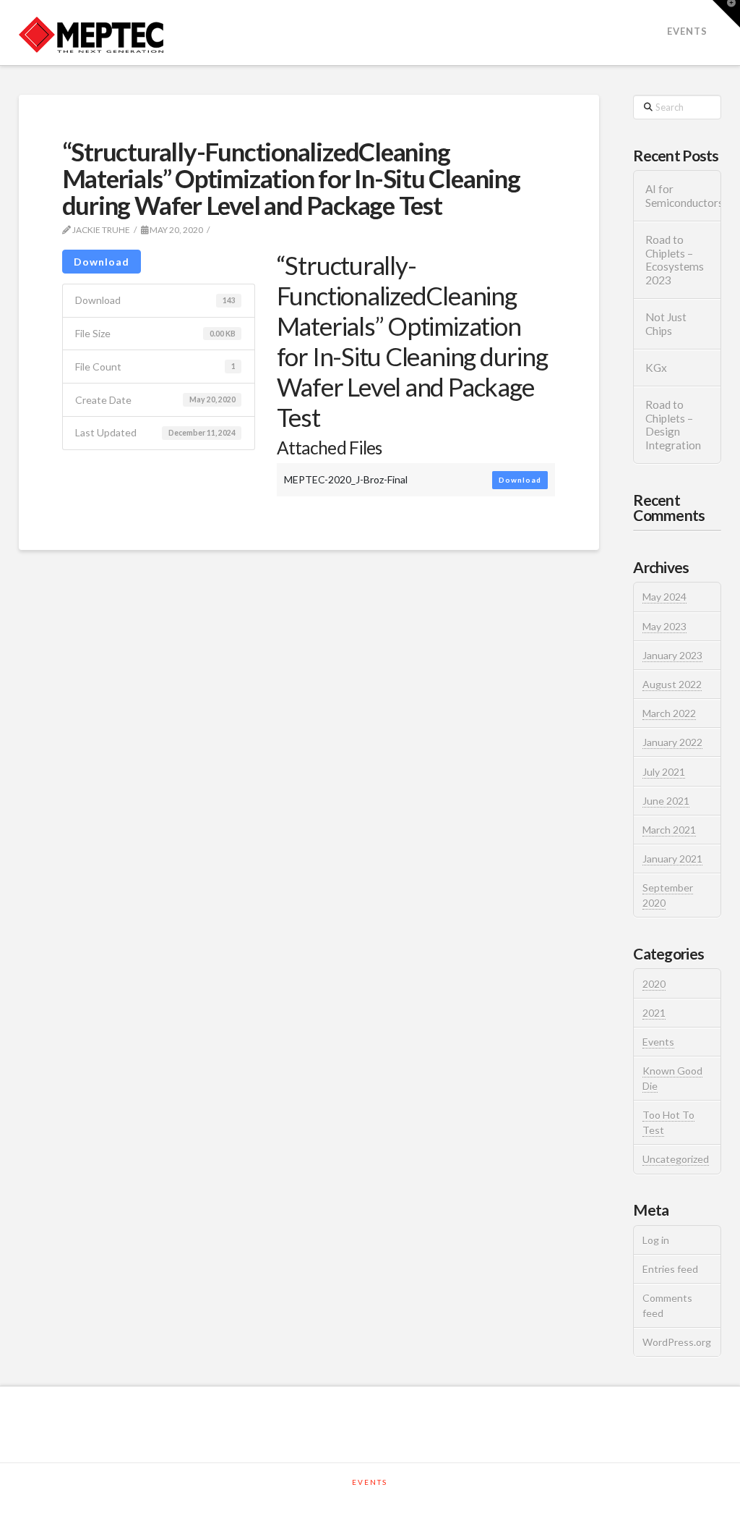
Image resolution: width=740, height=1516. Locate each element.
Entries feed (670, 1269)
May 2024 (664, 596)
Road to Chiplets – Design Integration (673, 425)
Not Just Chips (666, 323)
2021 (654, 1013)
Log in (655, 1240)
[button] (726, 13)
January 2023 (672, 655)
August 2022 (672, 684)
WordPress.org (676, 1342)
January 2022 (672, 742)
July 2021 (663, 772)
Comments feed (667, 1305)
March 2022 (669, 713)
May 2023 (664, 626)
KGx (656, 367)
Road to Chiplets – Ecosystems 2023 (674, 260)
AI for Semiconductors (677, 195)
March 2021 (669, 829)
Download (101, 261)
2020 (654, 984)
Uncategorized (675, 1159)
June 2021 (665, 801)
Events (658, 1042)
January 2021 (672, 858)
